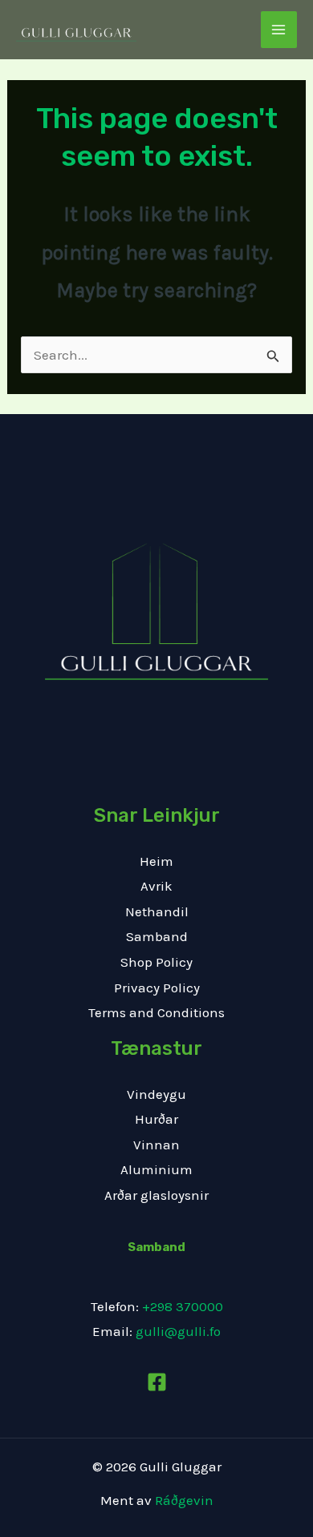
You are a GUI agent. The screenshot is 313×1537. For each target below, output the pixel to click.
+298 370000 (182, 1306)
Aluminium (156, 1169)
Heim (156, 861)
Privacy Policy (157, 988)
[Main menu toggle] (279, 29)
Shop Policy (156, 962)
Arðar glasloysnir (156, 1195)
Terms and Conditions (156, 1012)
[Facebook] (157, 1382)
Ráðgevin (184, 1500)
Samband (157, 936)
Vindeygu (156, 1094)
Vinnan (156, 1145)
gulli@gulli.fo (178, 1331)
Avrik (156, 886)
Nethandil (157, 911)
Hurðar (156, 1119)
